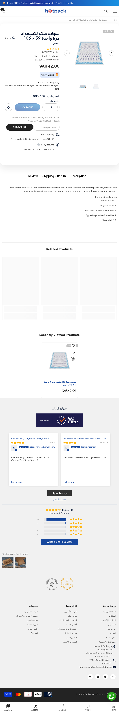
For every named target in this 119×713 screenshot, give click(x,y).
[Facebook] (113, 676)
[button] (67, 53)
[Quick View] (73, 352)
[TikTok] (97, 676)
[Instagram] (105, 676)
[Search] (106, 11)
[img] (70, 442)
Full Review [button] (69, 482)
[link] (98, 309)
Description (78, 176)
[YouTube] (90, 676)
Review (33, 176)
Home (114, 20)
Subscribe (19, 127)
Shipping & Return (54, 176)
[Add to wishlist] (8, 107)
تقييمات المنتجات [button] (59, 493)
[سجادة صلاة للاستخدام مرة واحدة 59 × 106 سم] (59, 361)
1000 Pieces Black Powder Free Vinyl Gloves (85, 438)
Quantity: (55, 101)
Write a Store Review (59, 541)
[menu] (115, 11)
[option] (89, 53)
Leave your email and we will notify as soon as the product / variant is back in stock (35, 119)
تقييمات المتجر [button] (59, 499)
